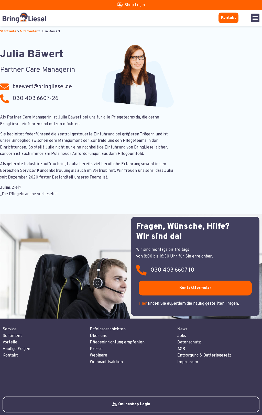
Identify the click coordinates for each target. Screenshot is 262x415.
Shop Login (134, 5)
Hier (143, 303)
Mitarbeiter (29, 31)
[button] (255, 18)
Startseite (8, 31)
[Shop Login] (120, 4)
